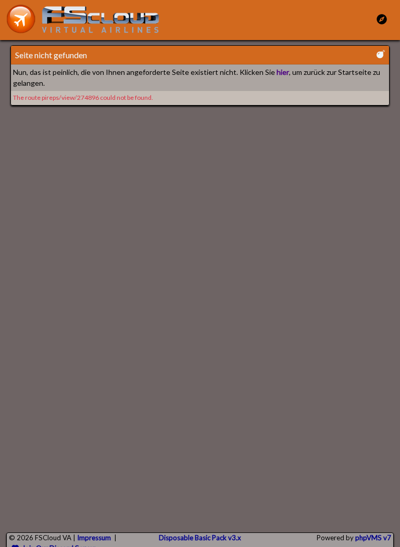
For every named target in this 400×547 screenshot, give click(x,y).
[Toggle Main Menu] (382, 19)
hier (283, 72)
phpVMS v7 (373, 537)
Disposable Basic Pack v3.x (200, 537)
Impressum (94, 537)
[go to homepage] (87, 19)
